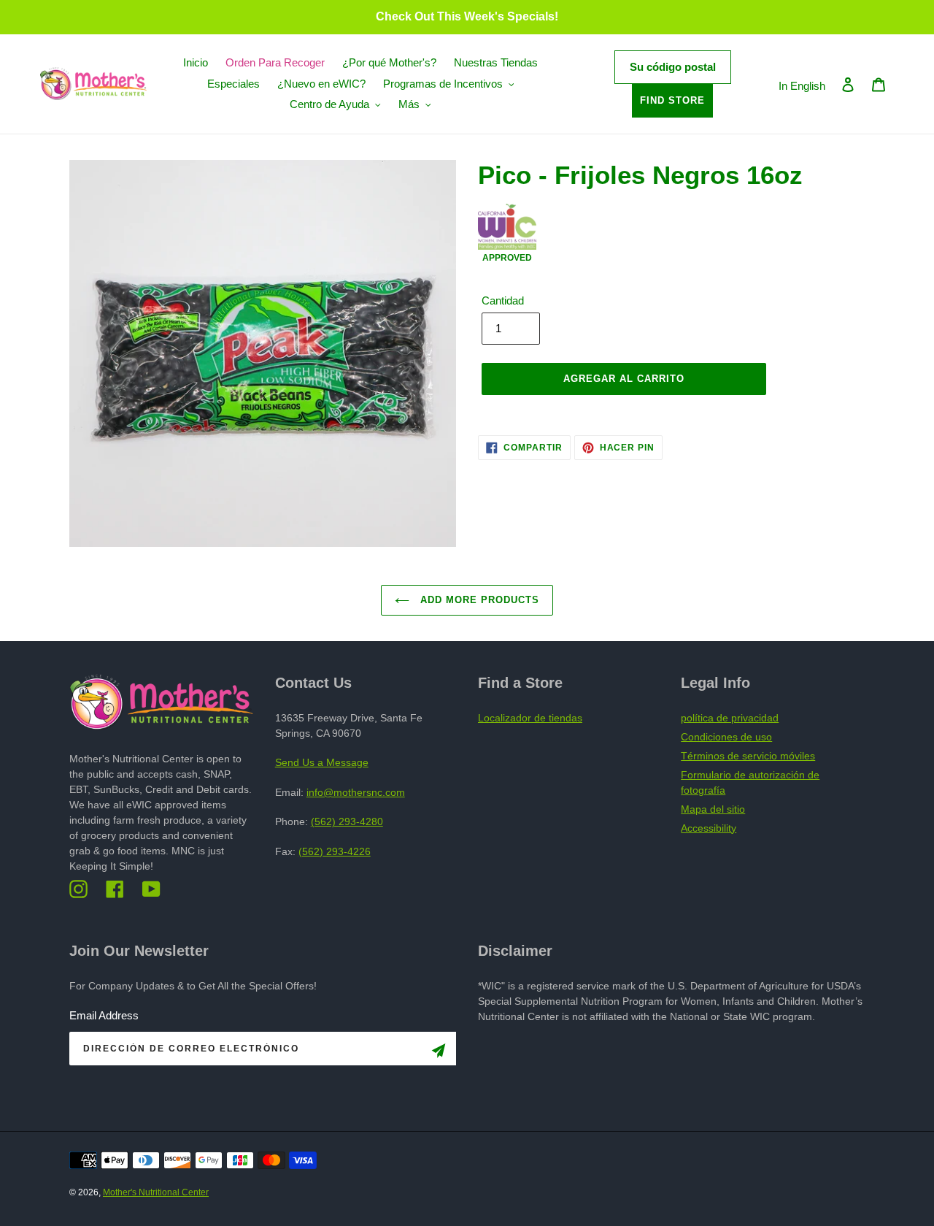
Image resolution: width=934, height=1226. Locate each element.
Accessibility (708, 828)
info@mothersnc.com (355, 792)
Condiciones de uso (726, 737)
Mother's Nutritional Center (156, 1192)
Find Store (672, 100)
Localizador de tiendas (530, 718)
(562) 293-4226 (334, 851)
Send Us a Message (321, 762)
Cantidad (503, 300)
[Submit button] (438, 1053)
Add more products (478, 599)
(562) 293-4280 (347, 821)
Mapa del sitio (713, 809)
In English (802, 86)
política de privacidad (730, 718)
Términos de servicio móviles (748, 756)
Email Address (104, 1015)
